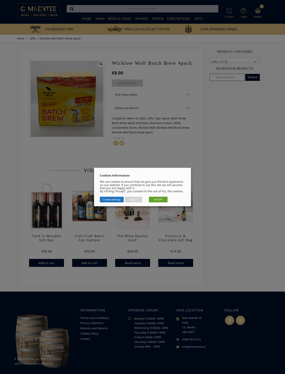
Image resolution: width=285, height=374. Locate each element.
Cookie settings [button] (112, 199)
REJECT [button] (133, 199)
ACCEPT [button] (158, 199)
